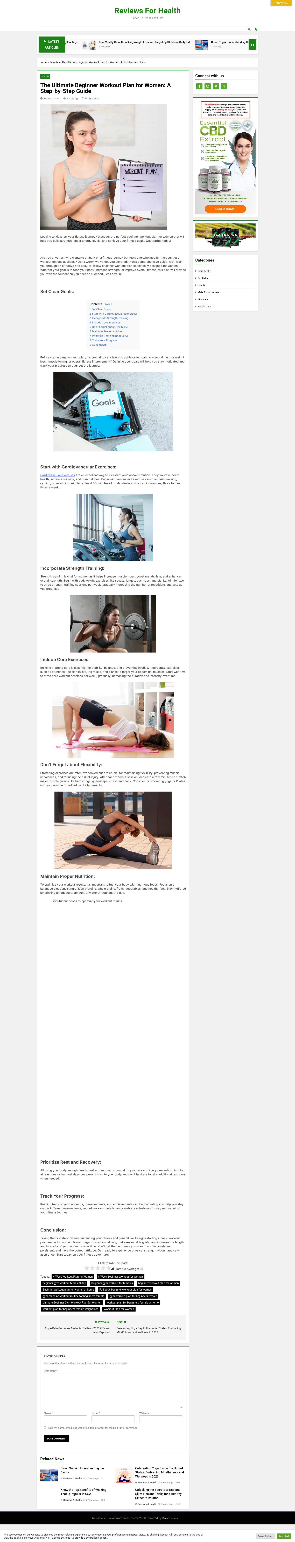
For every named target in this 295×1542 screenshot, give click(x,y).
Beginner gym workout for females (112, 1283)
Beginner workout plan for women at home (68, 1289)
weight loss (204, 306)
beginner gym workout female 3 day (64, 1283)
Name (48, 1413)
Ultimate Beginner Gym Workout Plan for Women (72, 1302)
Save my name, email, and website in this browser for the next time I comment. (92, 1427)
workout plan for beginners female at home (133, 1302)
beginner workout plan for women (158, 1283)
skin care (203, 299)
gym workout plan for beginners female (133, 1296)
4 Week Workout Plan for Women (73, 1276)
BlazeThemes (170, 1518)
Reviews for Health (147, 10)
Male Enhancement (209, 292)
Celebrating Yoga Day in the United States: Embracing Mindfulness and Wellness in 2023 (159, 1472)
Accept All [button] (284, 1536)
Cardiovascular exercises (57, 475)
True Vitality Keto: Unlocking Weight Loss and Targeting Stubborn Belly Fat (83, 42)
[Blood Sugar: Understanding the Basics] (140, 46)
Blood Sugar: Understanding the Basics (174, 42)
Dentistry (203, 278)
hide (107, 304)
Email (96, 1413)
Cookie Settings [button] (265, 1536)
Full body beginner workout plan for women (125, 1289)
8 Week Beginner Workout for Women (120, 1276)
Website (144, 1413)
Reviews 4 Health (52, 98)
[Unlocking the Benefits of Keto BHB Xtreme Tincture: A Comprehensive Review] (209, 46)
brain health (204, 271)
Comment (51, 1371)
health (45, 76)
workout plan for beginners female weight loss (70, 1309)
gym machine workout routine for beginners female (73, 1296)
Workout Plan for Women (119, 1309)
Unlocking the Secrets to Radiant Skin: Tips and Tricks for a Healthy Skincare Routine (158, 1494)
